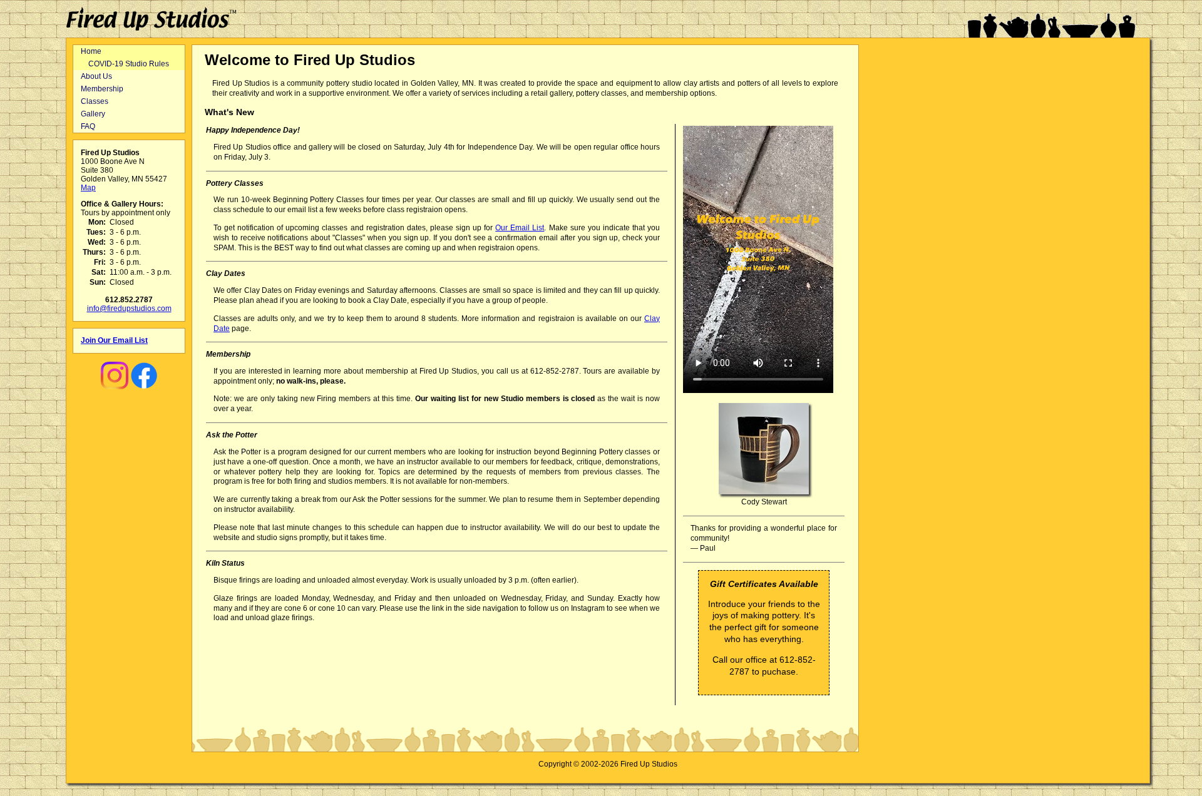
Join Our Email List (114, 340)
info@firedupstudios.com (129, 308)
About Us (96, 76)
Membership (102, 88)
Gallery (93, 114)
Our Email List (519, 227)
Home (91, 51)
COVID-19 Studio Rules (128, 63)
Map (88, 187)
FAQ (88, 126)
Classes (94, 101)
